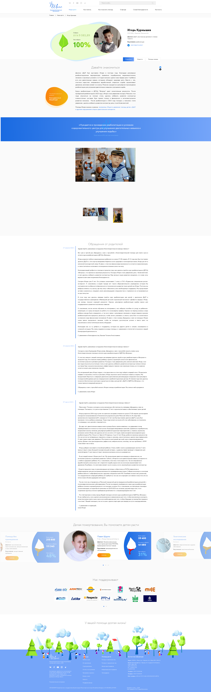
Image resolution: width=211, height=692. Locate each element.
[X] (160, 69)
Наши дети (72, 10)
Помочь (12, 558)
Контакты (158, 10)
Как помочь (87, 10)
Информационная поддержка (109, 669)
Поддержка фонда (87, 683)
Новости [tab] (140, 59)
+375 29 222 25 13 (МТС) (153, 676)
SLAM (138, 688)
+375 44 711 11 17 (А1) (141, 676)
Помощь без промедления (11, 538)
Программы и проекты (88, 673)
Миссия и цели (86, 660)
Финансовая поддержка (108, 666)
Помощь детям (106, 657)
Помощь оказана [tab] (153, 59)
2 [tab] (105, 565)
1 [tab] (103, 565)
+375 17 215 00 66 (137, 671)
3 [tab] (108, 565)
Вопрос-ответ (86, 676)
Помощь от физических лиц (108, 660)
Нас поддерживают (105, 579)
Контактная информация (135, 657)
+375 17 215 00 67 (137, 674)
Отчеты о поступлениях (89, 669)
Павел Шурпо (103, 536)
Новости (85, 679)
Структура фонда (87, 666)
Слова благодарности (140, 10)
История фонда (87, 663)
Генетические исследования (179, 538)
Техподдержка (105, 673)
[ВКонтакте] (160, 67)
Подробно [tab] (128, 59)
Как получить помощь (105, 10)
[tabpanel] (106, 547)
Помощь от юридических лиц (109, 663)
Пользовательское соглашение (57, 682)
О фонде (123, 10)
